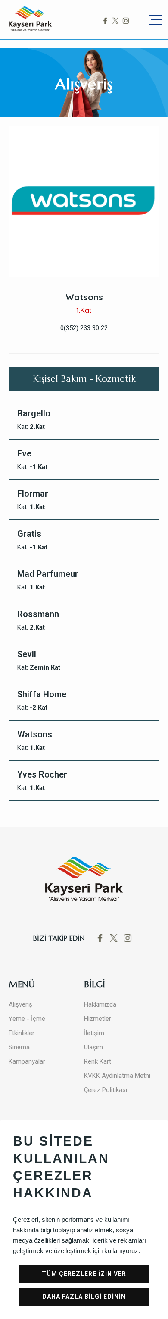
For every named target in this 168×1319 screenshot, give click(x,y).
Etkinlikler (21, 1033)
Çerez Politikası (105, 1090)
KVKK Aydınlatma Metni (117, 1076)
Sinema (19, 1047)
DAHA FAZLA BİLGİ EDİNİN (84, 1296)
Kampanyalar (27, 1061)
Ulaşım (93, 1047)
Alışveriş (20, 1004)
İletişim (94, 1033)
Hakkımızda (100, 1004)
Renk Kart (97, 1061)
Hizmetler (97, 1019)
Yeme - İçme (27, 1019)
